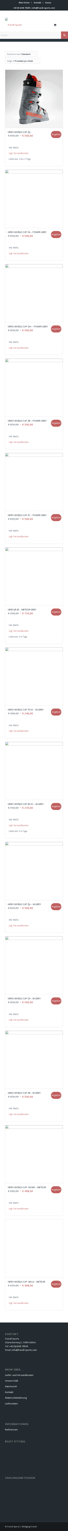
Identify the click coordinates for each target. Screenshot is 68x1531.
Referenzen (11, 1429)
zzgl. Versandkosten (19, 153)
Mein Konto (24, 2)
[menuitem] (24, 3)
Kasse (48, 2)
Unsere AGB (11, 1380)
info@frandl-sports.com (43, 8)
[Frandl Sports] (28, 25)
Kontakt (37, 2)
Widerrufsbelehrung (16, 1397)
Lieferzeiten (11, 1403)
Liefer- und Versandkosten (19, 1375)
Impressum (11, 1386)
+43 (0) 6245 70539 (21, 8)
